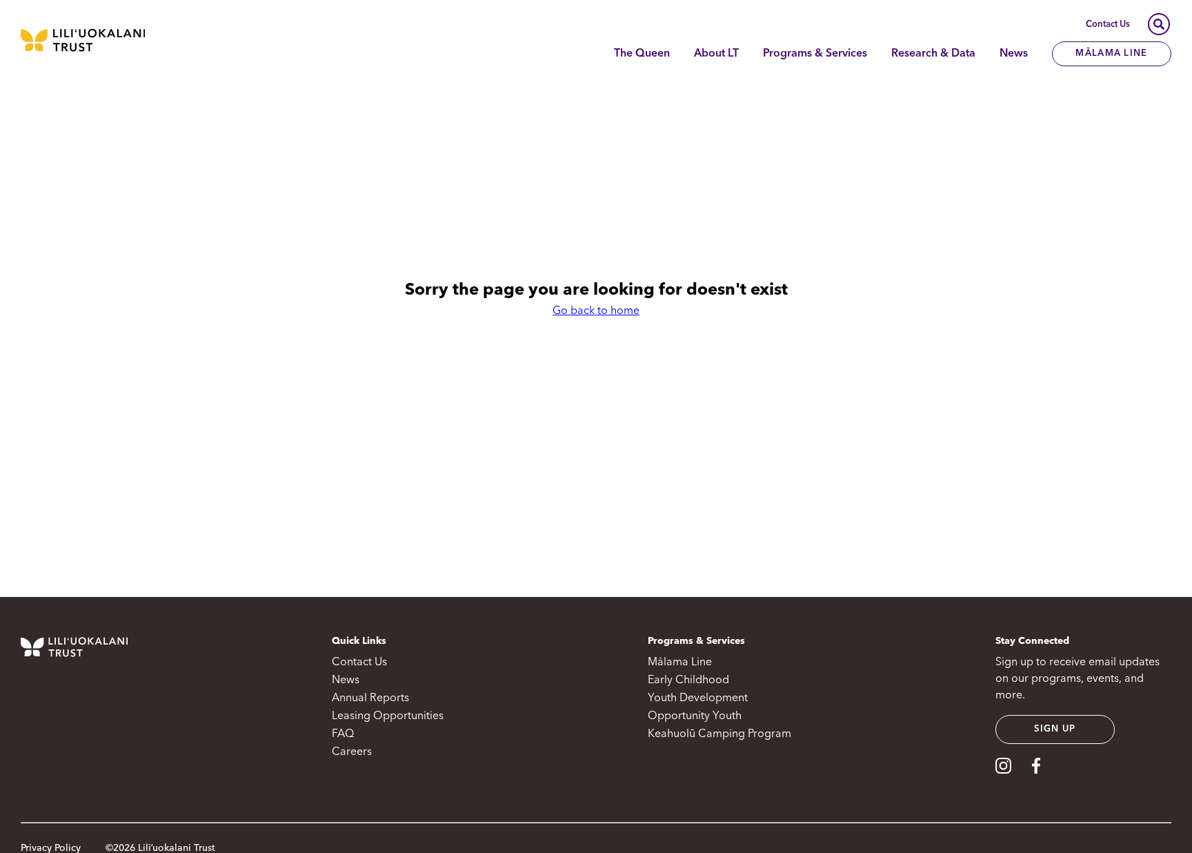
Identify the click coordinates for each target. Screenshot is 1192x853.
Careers (352, 752)
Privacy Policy (51, 848)
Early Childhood (688, 680)
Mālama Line (1111, 53)
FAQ (343, 734)
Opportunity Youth (695, 716)
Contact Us (1108, 24)
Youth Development (698, 698)
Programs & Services (815, 53)
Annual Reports (370, 698)
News (1014, 53)
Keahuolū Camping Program (719, 734)
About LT (716, 53)
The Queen (642, 53)
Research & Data (933, 53)
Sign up (1054, 729)
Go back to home (596, 311)
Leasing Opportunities (388, 716)
